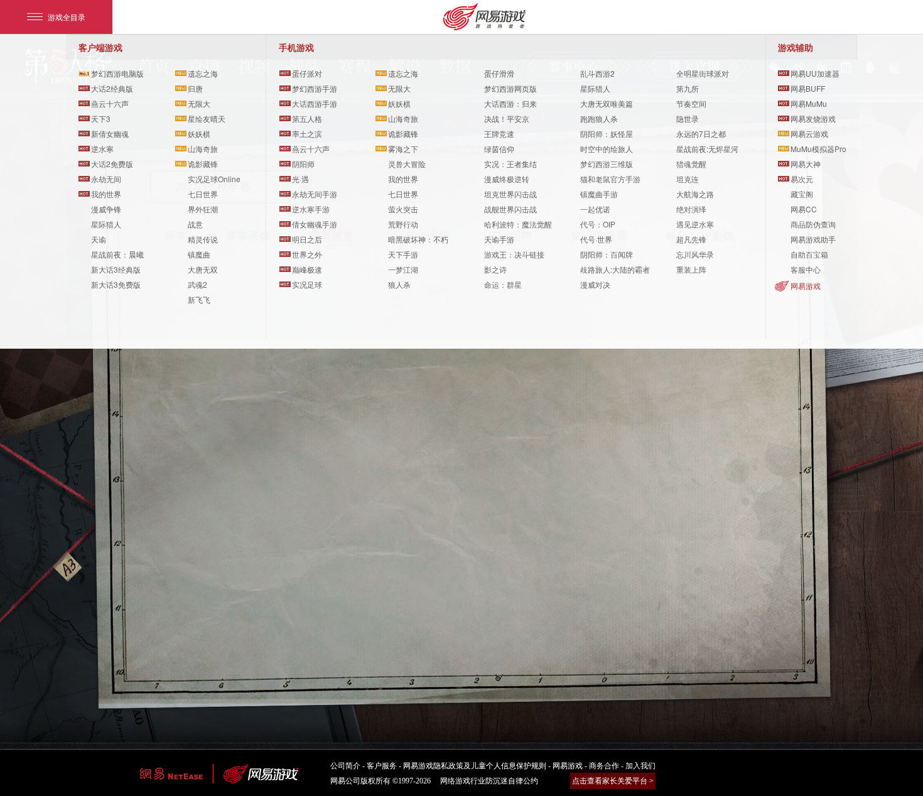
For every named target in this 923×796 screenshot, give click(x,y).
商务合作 (604, 765)
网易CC (804, 209)
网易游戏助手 (813, 239)
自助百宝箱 (809, 254)
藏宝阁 (802, 193)
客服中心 (806, 269)
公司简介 (345, 765)
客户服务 (382, 765)
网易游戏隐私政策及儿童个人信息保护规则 (474, 765)
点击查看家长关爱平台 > (613, 781)
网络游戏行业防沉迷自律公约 (489, 781)
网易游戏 (806, 285)
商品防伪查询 (813, 224)
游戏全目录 (66, 16)
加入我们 (640, 765)
